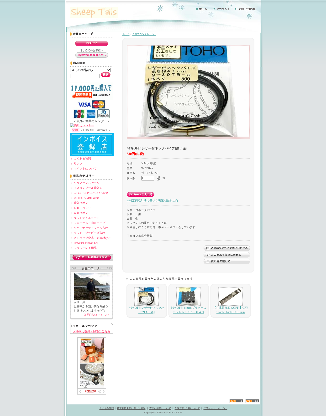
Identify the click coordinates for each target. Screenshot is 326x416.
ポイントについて (85, 168)
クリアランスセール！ (88, 183)
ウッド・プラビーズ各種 (89, 233)
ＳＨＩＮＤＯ (82, 208)
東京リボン (81, 213)
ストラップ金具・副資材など (92, 238)
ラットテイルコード (87, 218)
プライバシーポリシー (215, 408)
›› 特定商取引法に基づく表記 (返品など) (152, 200)
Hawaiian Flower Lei (86, 243)
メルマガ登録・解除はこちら (91, 331)
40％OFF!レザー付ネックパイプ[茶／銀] (146, 310)
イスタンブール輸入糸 (88, 188)
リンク (78, 163)
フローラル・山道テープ (89, 223)
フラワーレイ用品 (85, 248)
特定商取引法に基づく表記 (131, 408)
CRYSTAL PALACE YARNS (91, 193)
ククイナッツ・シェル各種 (91, 228)
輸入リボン (81, 203)
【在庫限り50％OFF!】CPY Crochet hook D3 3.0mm (230, 310)
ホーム (126, 34)
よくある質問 (82, 158)
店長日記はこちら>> (96, 315)
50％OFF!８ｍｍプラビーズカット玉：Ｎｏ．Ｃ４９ (188, 310)
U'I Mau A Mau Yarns (86, 198)
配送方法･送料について (187, 408)
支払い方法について (160, 408)
